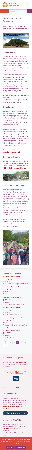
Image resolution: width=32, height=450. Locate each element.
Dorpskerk (22, 362)
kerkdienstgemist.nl (12, 152)
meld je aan (8, 428)
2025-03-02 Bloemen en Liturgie (14, 168)
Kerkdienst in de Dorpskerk (11, 276)
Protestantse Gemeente (16, 4)
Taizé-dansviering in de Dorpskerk (13, 318)
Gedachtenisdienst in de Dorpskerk (14, 287)
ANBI (17, 388)
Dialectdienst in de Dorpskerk (12, 297)
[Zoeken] (29, 11)
